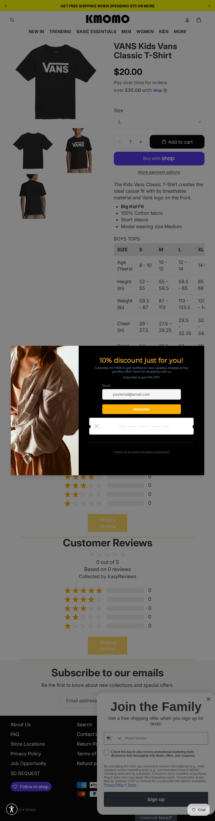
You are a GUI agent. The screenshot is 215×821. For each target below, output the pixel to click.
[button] (11, 809)
